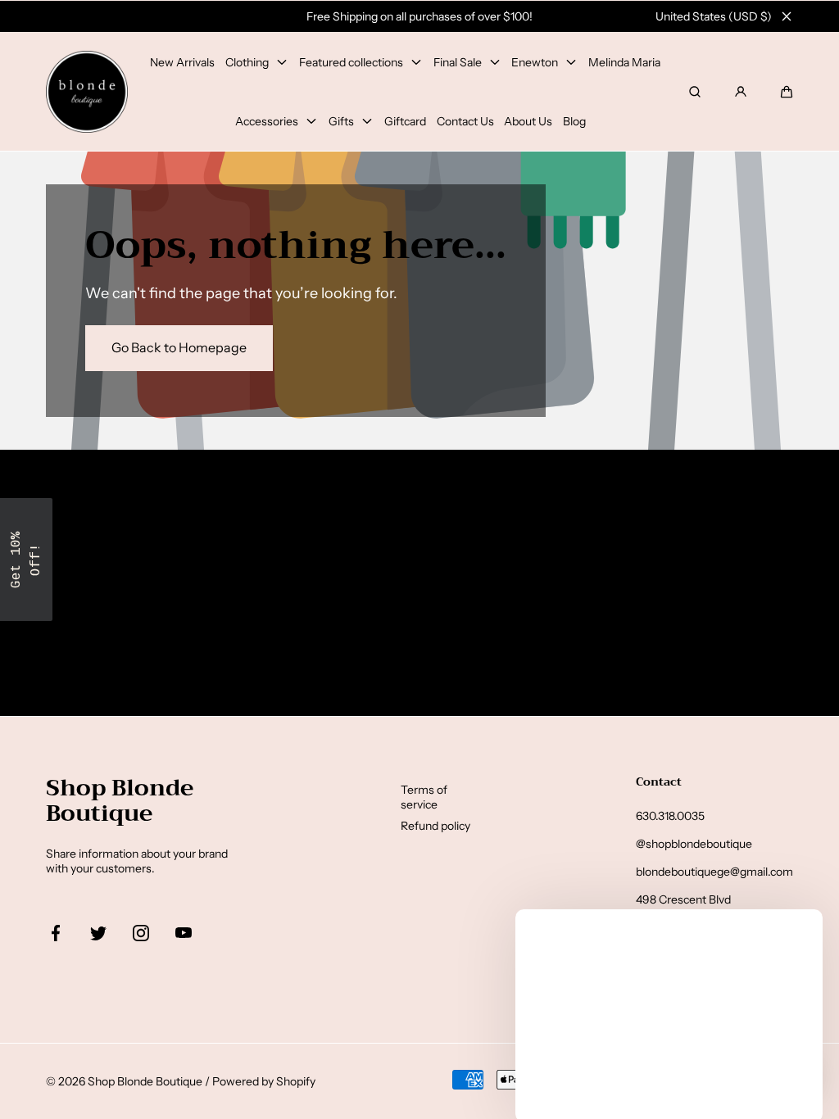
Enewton (534, 62)
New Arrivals (182, 62)
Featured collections (351, 62)
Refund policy (435, 825)
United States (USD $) (713, 16)
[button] (786, 91)
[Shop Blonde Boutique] (87, 92)
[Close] (786, 16)
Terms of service (424, 797)
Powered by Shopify (263, 1081)
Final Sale (457, 62)
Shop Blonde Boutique (145, 1081)
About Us (528, 121)
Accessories (266, 121)
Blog (574, 121)
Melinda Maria (624, 62)
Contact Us (465, 121)
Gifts (341, 121)
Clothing (247, 62)
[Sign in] (740, 91)
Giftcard (405, 121)
